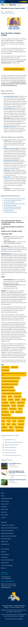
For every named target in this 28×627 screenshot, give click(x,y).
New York (12, 402)
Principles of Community (19, 605)
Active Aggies (5, 370)
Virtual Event (14, 367)
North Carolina (20, 402)
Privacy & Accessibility (7, 605)
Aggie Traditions (5, 562)
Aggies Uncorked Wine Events (12, 445)
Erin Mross (8, 318)
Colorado (11, 399)
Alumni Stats (4, 512)
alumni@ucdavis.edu (5, 587)
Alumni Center (4, 509)
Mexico (14, 424)
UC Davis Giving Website (9, 202)
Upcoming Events (9, 11)
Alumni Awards (4, 515)
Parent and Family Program (7, 560)
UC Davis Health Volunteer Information (13, 200)
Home (2, 11)
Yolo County (19, 412)
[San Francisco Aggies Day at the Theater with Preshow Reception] (4, 473)
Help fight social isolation (9, 126)
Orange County (5, 405)
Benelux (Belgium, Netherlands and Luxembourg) (13, 418)
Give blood (6, 140)
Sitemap (6, 607)
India (3, 424)
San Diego (4, 409)
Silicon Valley (5, 412)
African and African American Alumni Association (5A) (13, 374)
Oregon (13, 405)
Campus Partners (5, 504)
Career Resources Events (10, 450)
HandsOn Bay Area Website (10, 205)
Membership (4, 522)
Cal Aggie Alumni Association (8, 525)
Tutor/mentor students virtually (11, 96)
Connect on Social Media (7, 565)
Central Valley (17, 396)
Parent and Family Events (8, 430)
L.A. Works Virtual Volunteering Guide (12, 208)
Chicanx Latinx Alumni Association (10, 381)
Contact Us (3, 517)
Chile (3, 421)
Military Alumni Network (7, 387)
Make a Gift (3, 568)
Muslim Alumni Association (8, 390)
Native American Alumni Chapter (9, 384)
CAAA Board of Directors (6, 498)
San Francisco (13, 409)
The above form (4, 75)
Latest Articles (4, 557)
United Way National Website (10, 212)
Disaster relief (7, 170)
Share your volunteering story (14, 69)
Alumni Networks (5, 549)
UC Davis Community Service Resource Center (14, 198)
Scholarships (4, 506)
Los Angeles (5, 402)
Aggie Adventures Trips (10, 439)
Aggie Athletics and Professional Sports (14, 442)
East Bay (17, 399)
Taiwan (11, 427)
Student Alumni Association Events (13, 455)
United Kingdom (19, 427)
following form (4, 248)
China (8, 421)
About (2, 493)
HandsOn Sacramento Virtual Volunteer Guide (14, 203)
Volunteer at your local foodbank (11, 148)
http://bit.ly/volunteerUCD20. (14, 251)
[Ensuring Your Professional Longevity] (4, 482)
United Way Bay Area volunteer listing (12, 207)
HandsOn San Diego (8, 210)
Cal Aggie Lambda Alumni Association (11, 378)
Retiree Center (4, 541)
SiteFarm (20, 619)
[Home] (13, 5)
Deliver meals (7, 177)
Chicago (4, 399)
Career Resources (5, 544)
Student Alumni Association (7, 530)
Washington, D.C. (6, 415)
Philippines (20, 424)
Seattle (20, 409)
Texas (12, 412)
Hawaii (23, 399)
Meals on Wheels (10, 178)
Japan (8, 424)
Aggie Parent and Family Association (9, 528)
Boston (10, 396)
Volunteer (3, 551)
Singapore (4, 427)
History (2, 496)
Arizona (4, 396)
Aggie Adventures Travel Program (8, 536)
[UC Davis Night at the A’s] (4, 466)
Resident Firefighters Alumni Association (11, 393)
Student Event (19, 430)
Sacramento (20, 405)
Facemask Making (8, 108)
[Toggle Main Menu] (2, 1)
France (14, 421)
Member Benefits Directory (7, 533)
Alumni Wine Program (6, 539)
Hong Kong (21, 421)
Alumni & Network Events (10, 447)
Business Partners (5, 501)
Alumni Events (5, 367)
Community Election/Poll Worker (11, 160)
